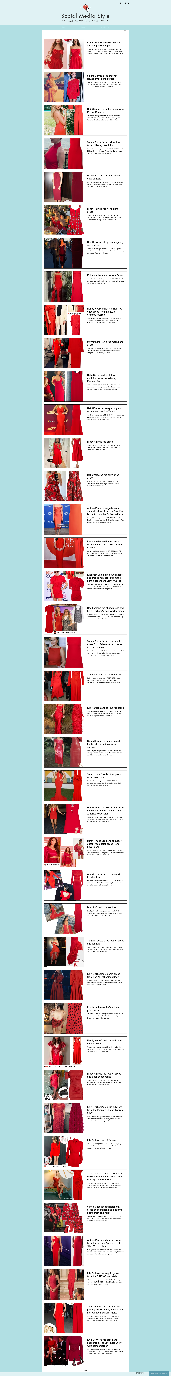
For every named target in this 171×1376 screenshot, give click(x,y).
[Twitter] (128, 3)
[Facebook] (123, 3)
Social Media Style (85, 15)
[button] (125, 31)
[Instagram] (126, 3)
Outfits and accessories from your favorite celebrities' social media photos (85, 21)
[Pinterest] (120, 3)
